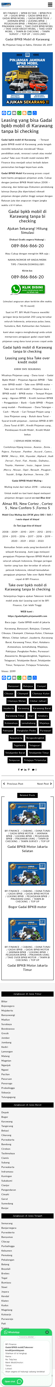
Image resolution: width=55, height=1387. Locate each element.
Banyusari (13, 686)
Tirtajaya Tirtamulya (35, 760)
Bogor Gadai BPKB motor (27, 907)
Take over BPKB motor (21, 958)
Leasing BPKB (36, 21)
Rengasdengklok (35, 738)
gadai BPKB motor (22, 834)
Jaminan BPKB (17, 952)
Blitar (4, 1001)
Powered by (26, 1337)
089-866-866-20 (27, 246)
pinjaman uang (14, 45)
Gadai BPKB (18, 16)
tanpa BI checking (27, 32)
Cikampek (22, 694)
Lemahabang (29, 723)
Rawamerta (16, 738)
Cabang (27, 831)
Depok (5, 1112)
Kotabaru (43, 716)
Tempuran (14, 760)
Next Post (43, 784)
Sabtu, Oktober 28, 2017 (39, 45)
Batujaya (28, 686)
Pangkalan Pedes (26, 731)
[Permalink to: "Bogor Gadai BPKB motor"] (28, 874)
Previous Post (14, 784)
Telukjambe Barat (15, 753)
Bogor (4, 1117)
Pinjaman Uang (25, 839)
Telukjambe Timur (39, 753)
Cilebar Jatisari (38, 701)
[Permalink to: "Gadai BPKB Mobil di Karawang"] (27, 79)
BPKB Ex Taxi (29, 13)
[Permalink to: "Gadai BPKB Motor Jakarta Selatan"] (28, 813)
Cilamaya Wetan (17, 701)
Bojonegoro (7, 1006)
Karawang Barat (42, 708)
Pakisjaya (8, 731)
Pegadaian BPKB (37, 896)
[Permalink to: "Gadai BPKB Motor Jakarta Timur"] (28, 929)
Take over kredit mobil (21, 29)
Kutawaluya (11, 723)
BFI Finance (10, 13)
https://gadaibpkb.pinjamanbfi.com (27, 616)
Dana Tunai (43, 831)
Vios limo (39, 34)
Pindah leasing (38, 24)
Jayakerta (8, 708)
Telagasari (34, 745)
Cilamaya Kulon (41, 694)
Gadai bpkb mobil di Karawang (19, 140)
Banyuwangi (8, 1015)
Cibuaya (8, 694)
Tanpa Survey (29, 841)
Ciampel (41, 686)
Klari (31, 716)
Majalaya (45, 723)
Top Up (26, 34)
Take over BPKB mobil (39, 26)
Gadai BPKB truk (38, 18)
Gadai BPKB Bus (38, 16)
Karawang (23, 708)
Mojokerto (7, 1011)
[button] (47, 1332)
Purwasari (45, 731)
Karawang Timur (15, 716)
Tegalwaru (19, 745)
